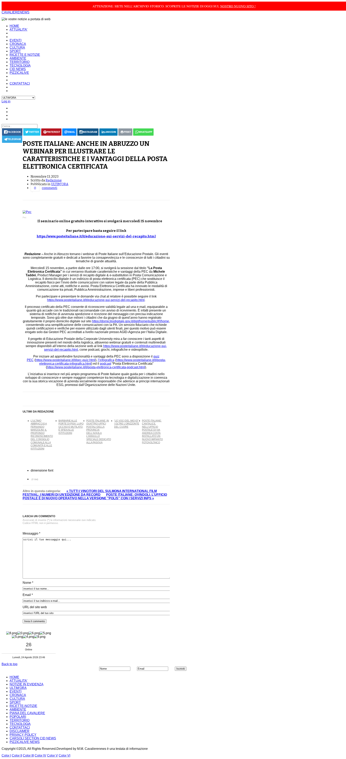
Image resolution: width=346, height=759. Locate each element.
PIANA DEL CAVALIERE (27, 713)
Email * (28, 595)
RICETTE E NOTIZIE (25, 54)
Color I (6, 755)
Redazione (54, 180)
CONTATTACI (20, 83)
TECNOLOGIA (20, 65)
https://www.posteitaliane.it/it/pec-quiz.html (65, 360)
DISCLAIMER (19, 731)
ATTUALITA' (18, 29)
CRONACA (18, 44)
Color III (28, 755)
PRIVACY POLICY (23, 734)
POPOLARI (18, 716)
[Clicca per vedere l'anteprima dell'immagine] (96, 212)
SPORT (15, 51)
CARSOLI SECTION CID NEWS (33, 738)
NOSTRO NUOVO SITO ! (237, 6)
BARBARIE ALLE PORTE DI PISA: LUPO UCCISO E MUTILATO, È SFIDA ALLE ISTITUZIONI (70, 427)
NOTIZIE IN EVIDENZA (26, 684)
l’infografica (106, 360)
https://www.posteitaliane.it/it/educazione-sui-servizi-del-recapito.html (96, 236)
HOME (14, 26)
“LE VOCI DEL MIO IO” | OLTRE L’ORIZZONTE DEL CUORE (126, 423)
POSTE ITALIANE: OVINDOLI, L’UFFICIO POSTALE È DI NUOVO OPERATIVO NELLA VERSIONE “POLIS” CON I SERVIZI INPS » (95, 496)
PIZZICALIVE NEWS (25, 742)
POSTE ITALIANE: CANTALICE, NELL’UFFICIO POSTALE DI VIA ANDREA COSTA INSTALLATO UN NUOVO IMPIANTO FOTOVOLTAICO (152, 431)
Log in (6, 101)
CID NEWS (18, 69)
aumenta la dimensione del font (60, 470)
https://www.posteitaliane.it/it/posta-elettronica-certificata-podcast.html (96, 367)
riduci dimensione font (56, 470)
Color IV (40, 755)
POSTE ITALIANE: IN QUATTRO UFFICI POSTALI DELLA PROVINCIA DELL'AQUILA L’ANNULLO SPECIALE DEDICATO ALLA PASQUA (98, 431)
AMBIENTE (18, 58)
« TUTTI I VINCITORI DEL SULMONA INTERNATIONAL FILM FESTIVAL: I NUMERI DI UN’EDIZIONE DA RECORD (90, 492)
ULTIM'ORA (59, 184)
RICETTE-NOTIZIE (23, 706)
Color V (52, 755)
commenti (49, 188)
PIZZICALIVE (19, 72)
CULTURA (17, 47)
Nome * (28, 582)
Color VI (64, 755)
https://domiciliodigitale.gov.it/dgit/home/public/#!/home (130, 321)
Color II (17, 755)
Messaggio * (31, 533)
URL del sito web (35, 607)
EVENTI (15, 40)
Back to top (9, 664)
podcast (105, 363)
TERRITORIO (19, 62)
